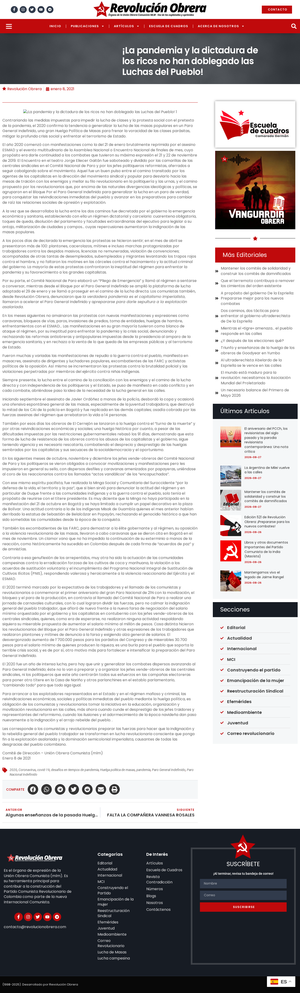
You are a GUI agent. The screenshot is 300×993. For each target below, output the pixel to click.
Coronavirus (27, 770)
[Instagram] (23, 9)
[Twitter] (32, 9)
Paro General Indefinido (168, 770)
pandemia (143, 770)
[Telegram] (49, 9)
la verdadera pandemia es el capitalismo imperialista (133, 296)
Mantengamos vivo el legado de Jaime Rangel (264, 574)
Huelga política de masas (117, 770)
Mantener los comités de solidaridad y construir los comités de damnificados (265, 496)
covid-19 (43, 770)
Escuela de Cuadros (168, 26)
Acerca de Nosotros (218, 26)
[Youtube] (41, 9)
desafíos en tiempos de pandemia (75, 770)
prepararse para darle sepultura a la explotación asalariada (94, 304)
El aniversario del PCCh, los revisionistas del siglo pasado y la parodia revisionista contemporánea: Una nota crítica (266, 440)
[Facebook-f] (14, 9)
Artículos (124, 26)
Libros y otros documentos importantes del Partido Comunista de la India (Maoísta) (266, 549)
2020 (13, 770)
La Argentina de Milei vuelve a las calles (267, 470)
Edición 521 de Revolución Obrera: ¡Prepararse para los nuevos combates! (267, 522)
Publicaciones (85, 26)
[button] (294, 26)
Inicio (55, 26)
